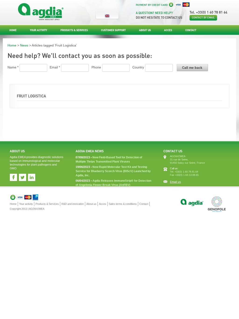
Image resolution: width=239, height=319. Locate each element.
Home (13, 30)
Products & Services (74, 30)
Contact (190, 30)
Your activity (38, 30)
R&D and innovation (72, 203)
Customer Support (113, 30)
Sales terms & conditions (123, 203)
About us (145, 30)
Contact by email (203, 17)
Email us (175, 182)
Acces (168, 30)
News (24, 45)
